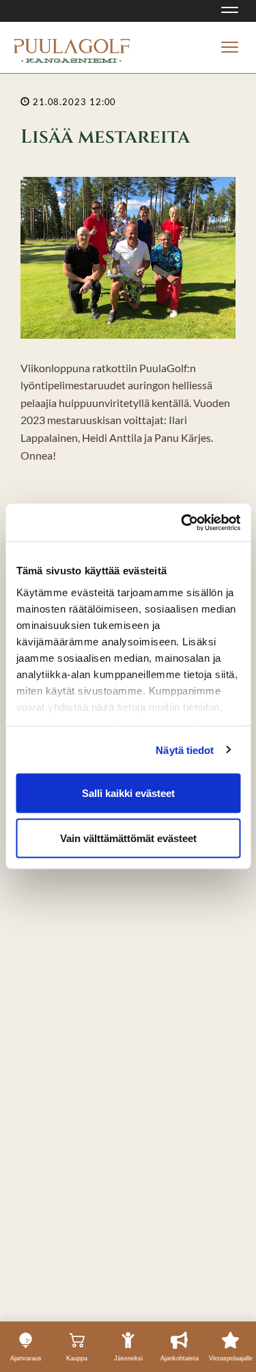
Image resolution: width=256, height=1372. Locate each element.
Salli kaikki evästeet (128, 793)
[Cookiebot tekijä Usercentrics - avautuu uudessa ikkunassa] (182, 522)
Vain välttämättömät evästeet (128, 837)
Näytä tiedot (185, 749)
